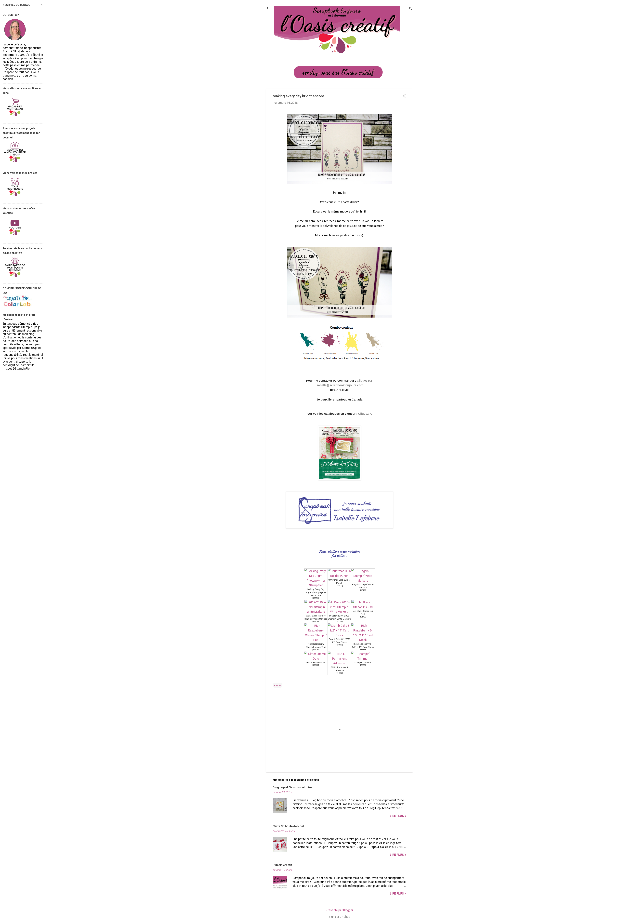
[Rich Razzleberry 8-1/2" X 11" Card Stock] (362, 640)
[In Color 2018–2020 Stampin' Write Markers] (339, 611)
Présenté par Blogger (339, 910)
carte (277, 685)
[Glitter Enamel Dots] (316, 658)
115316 (363, 650)
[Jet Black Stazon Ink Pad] (362, 607)
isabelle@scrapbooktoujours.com (339, 385)
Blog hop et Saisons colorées (292, 787)
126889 (363, 665)
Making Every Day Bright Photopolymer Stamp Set (316, 592)
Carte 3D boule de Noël (288, 826)
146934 (316, 665)
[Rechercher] (411, 9)
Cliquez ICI (365, 380)
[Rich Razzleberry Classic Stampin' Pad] (316, 640)
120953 (339, 645)
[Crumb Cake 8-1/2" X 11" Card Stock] (339, 635)
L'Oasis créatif (282, 865)
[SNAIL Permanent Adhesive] (339, 663)
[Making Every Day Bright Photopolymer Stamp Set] (316, 585)
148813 (316, 598)
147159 (339, 621)
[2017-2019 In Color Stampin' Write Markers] (316, 611)
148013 (339, 586)
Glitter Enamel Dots (315, 662)
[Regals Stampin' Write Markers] (362, 580)
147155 (363, 590)
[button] (404, 96)
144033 (316, 621)
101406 (363, 617)
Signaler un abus (339, 916)
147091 (316, 650)
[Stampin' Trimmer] (362, 658)
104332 (339, 673)
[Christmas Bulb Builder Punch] (339, 575)
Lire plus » (398, 815)
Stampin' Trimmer (362, 662)
